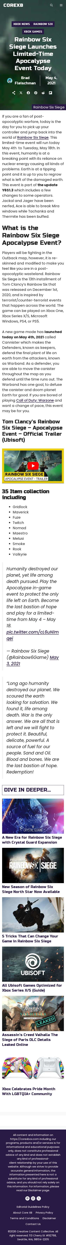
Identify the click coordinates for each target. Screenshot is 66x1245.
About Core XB (22, 1212)
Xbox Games (33, 31)
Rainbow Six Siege (33, 137)
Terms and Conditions (24, 1218)
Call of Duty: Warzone (35, 400)
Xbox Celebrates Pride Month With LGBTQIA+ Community (28, 1091)
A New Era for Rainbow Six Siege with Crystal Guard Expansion (32, 840)
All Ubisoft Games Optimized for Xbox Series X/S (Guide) (32, 988)
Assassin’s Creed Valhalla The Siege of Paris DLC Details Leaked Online (30, 1040)
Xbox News (21, 24)
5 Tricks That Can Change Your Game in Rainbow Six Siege (30, 938)
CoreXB (13, 5)
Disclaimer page (38, 1190)
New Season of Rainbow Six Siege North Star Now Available (31, 889)
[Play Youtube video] (33, 466)
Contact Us (33, 1224)
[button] (51, 5)
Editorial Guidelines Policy (33, 1207)
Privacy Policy (44, 1212)
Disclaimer (49, 1218)
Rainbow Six (43, 24)
